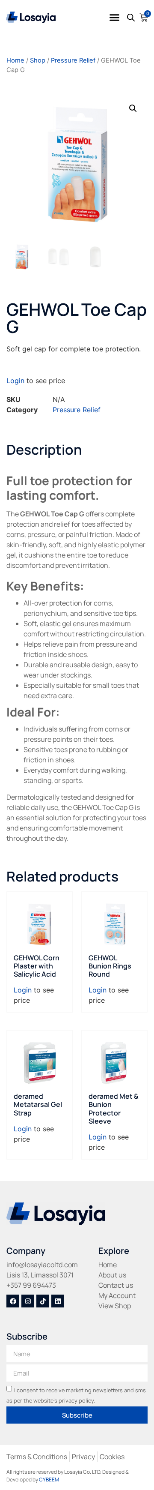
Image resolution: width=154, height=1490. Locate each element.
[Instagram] (27, 1301)
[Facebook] (12, 1301)
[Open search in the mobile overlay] (131, 17)
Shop (37, 60)
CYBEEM (49, 1479)
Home (15, 60)
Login (15, 380)
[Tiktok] (42, 1301)
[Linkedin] (57, 1301)
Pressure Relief (73, 60)
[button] (115, 17)
